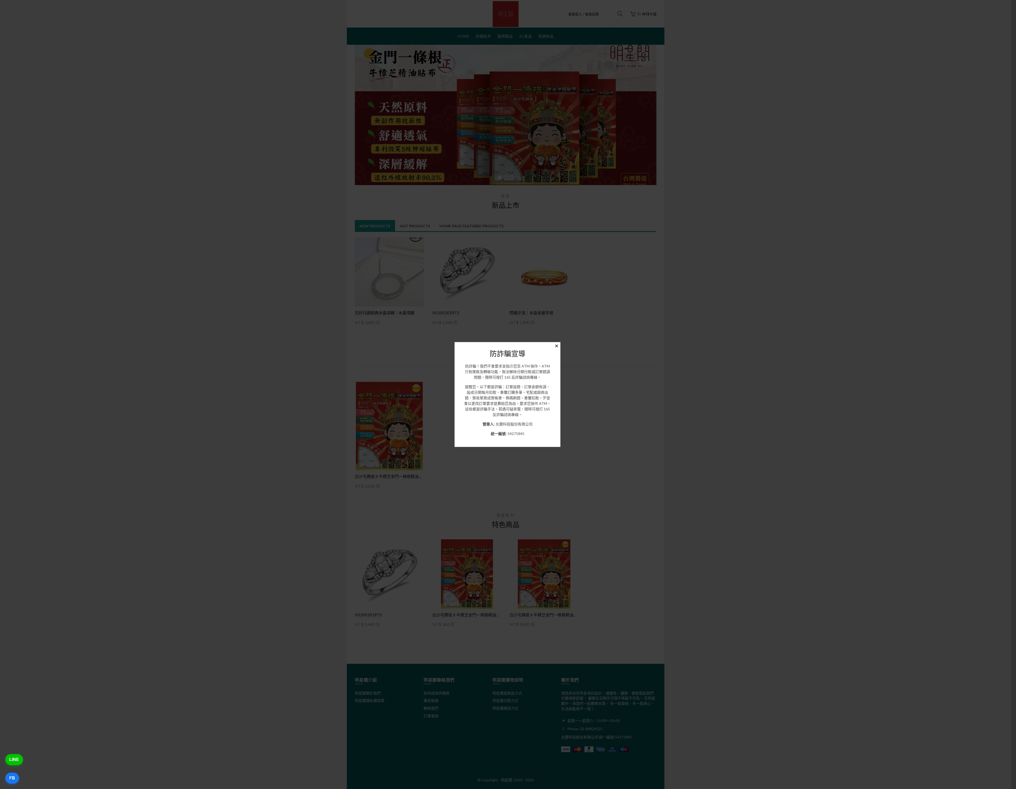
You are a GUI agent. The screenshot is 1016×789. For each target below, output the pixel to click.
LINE (14, 759)
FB (12, 778)
